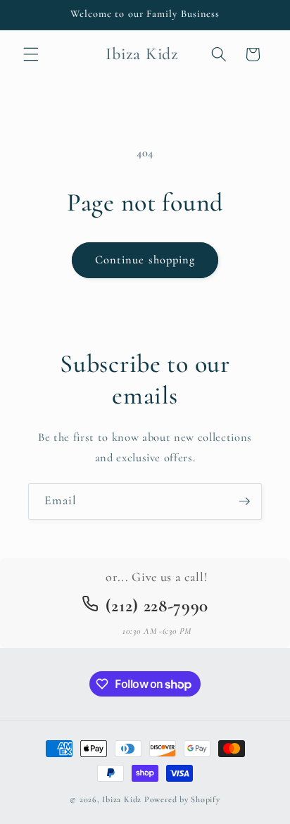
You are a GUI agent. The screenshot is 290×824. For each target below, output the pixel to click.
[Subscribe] (244, 501)
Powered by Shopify (182, 799)
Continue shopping (145, 260)
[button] (31, 54)
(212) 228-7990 (157, 605)
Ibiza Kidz (121, 799)
